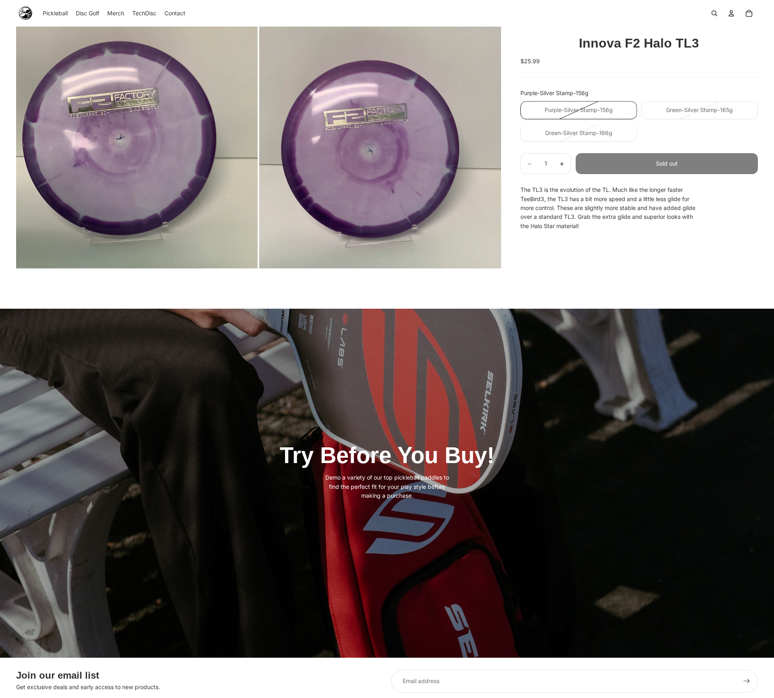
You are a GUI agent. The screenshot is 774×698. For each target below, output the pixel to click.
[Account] (731, 13)
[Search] (714, 13)
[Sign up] (746, 681)
